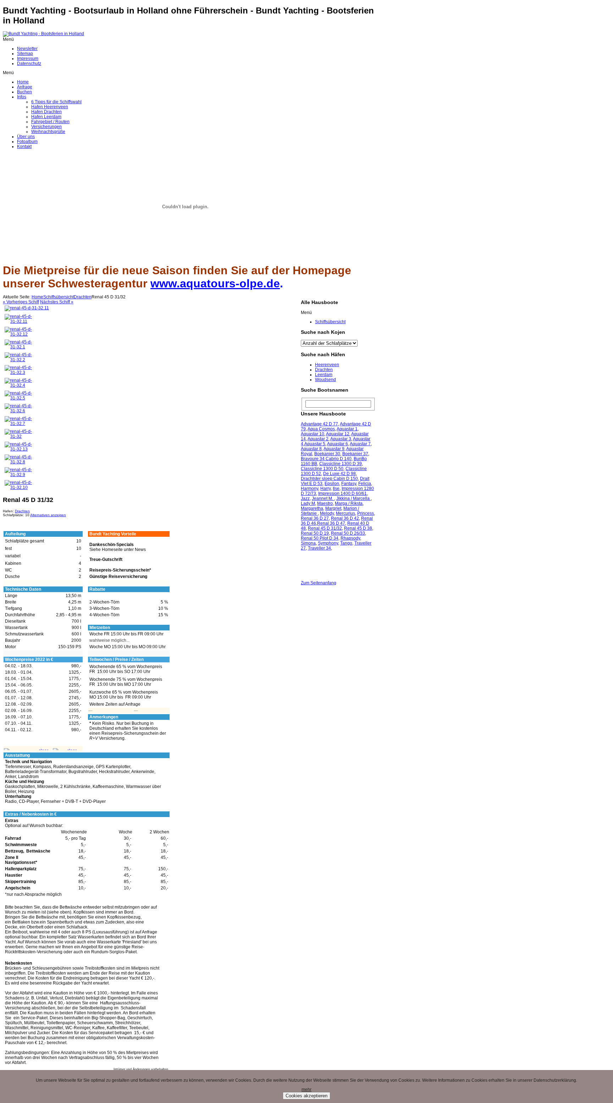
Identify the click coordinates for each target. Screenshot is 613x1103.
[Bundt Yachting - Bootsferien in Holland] (43, 33)
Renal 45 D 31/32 (325, 528)
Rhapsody (350, 538)
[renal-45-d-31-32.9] (19, 474)
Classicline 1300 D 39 (340, 463)
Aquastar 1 (347, 428)
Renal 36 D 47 (331, 523)
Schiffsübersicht (58, 296)
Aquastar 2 (318, 438)
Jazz (305, 498)
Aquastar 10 (312, 433)
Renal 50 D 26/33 (348, 533)
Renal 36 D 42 (345, 518)
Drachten (83, 296)
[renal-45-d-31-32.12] (19, 334)
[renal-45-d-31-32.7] (19, 423)
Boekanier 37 (355, 453)
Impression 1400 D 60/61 (342, 493)
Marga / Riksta (349, 503)
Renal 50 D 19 (315, 533)
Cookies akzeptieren (306, 1095)
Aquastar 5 (314, 443)
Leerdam (323, 374)
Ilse (336, 488)
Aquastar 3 (340, 438)
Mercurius (345, 513)
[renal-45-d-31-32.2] (19, 359)
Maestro (325, 503)
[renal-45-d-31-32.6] (19, 410)
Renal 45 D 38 (358, 528)
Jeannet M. (323, 498)
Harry (325, 488)
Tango (346, 543)
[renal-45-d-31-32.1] (19, 346)
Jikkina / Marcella (353, 498)
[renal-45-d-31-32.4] (19, 385)
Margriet (333, 508)
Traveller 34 (319, 548)
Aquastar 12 (337, 433)
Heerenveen (327, 364)
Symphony (328, 543)
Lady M (308, 503)
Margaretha (312, 508)
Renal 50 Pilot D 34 (319, 538)
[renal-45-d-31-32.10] (19, 487)
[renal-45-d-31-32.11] (27, 307)
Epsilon (332, 483)
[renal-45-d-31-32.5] (19, 398)
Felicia (364, 483)
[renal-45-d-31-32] (19, 436)
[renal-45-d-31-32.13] (19, 449)
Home (37, 296)
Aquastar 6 (337, 443)
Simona (308, 543)
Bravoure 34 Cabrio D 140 (326, 458)
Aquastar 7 (360, 443)
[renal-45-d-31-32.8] (19, 461)
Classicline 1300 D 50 (322, 468)
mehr (306, 1089)
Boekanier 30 (327, 453)
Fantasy (348, 483)
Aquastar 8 (311, 448)
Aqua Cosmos (321, 428)
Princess (365, 513)
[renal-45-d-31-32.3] (19, 372)
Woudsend (325, 379)
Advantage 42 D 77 (319, 423)
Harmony (309, 488)
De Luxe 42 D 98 (339, 473)
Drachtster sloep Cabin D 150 (329, 478)
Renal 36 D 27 (315, 518)
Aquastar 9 (334, 448)
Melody (327, 513)
